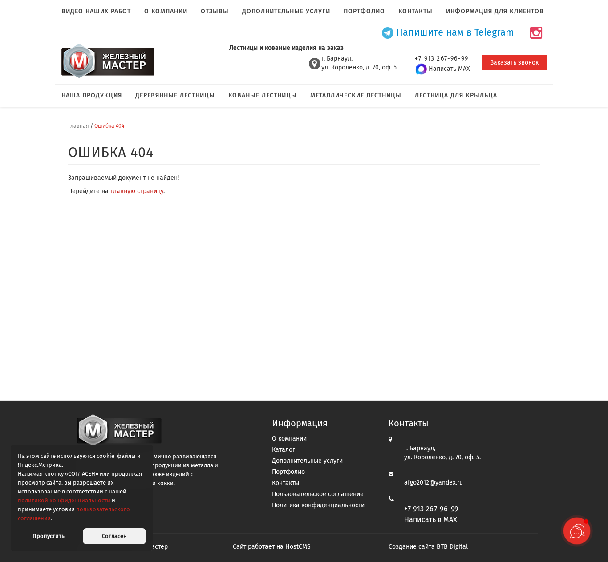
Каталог (283, 449)
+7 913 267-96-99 (431, 509)
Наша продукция (91, 95)
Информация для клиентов (495, 11)
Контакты (415, 11)
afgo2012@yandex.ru (433, 482)
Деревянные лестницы (175, 95)
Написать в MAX (430, 519)
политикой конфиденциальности (64, 500)
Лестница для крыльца (456, 95)
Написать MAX (449, 69)
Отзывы (215, 11)
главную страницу (136, 191)
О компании (165, 11)
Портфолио (364, 11)
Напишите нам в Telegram (453, 32)
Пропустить (48, 536)
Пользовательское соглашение (318, 494)
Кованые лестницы (262, 95)
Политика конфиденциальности (318, 505)
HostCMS (298, 546)
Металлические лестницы (355, 95)
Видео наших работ (96, 11)
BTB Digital (452, 546)
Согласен (114, 536)
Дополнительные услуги (286, 11)
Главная (78, 126)
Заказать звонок (514, 62)
